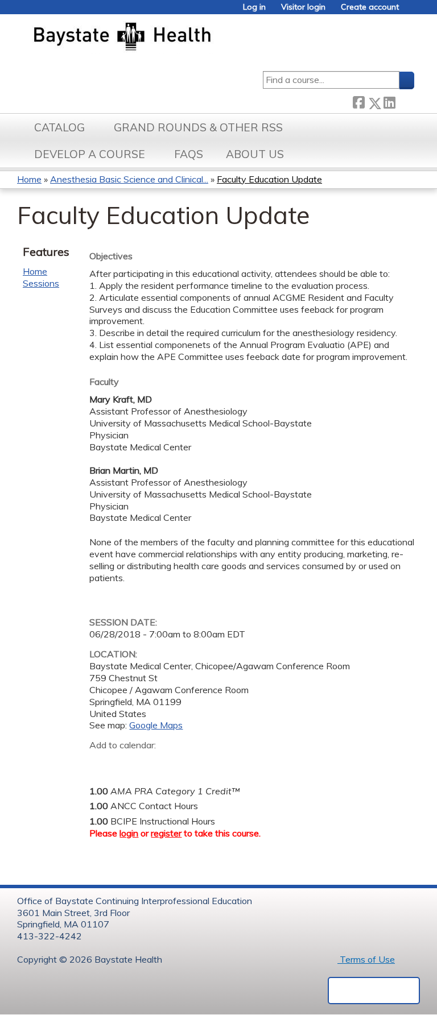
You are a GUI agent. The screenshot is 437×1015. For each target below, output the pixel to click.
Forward (404, 100)
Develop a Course (89, 154)
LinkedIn (389, 100)
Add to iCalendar (152, 762)
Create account (370, 7)
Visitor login (303, 7)
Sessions (41, 283)
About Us (255, 154)
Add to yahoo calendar (126, 763)
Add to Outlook (179, 763)
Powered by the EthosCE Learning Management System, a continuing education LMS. (374, 990)
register (166, 833)
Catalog (59, 127)
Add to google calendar (101, 763)
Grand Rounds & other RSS (198, 127)
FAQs (188, 154)
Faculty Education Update (269, 179)
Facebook (358, 100)
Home (29, 179)
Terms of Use (366, 959)
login (128, 833)
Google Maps (156, 725)
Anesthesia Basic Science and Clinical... (129, 179)
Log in (254, 7)
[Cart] (410, 11)
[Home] (175, 37)
